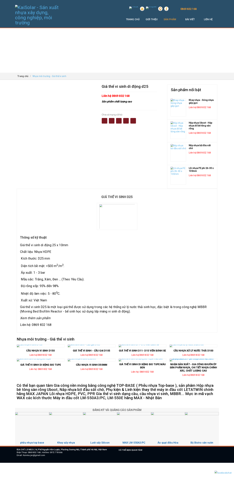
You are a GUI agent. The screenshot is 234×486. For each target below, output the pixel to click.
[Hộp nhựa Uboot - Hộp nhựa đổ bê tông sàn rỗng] (178, 130)
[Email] (111, 121)
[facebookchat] (223, 473)
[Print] (119, 121)
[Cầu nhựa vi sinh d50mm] (91, 360)
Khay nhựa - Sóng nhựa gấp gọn (201, 101)
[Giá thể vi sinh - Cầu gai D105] (91, 346)
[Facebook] (104, 121)
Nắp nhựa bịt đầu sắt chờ (200, 146)
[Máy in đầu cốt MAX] (134, 429)
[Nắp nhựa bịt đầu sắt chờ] (178, 153)
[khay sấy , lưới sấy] (100, 429)
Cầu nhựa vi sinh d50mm (91, 364)
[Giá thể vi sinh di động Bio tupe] (40, 360)
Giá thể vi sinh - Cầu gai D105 (91, 350)
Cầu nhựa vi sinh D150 (40, 350)
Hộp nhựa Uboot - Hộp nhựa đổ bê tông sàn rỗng (200, 126)
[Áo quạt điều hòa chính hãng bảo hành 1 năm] (168, 429)
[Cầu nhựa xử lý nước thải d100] (193, 346)
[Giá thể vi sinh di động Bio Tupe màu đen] (142, 360)
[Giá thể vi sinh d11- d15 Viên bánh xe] (142, 346)
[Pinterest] (133, 121)
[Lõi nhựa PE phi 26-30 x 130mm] (178, 175)
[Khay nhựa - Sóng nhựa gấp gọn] (178, 107)
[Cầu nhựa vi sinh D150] (40, 346)
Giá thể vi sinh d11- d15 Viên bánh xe (142, 350)
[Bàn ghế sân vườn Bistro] (202, 429)
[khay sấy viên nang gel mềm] (66, 429)
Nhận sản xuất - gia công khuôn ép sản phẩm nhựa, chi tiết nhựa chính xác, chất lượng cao (193, 367)
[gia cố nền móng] (32, 429)
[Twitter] (126, 121)
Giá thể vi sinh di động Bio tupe (40, 364)
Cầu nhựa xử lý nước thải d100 (193, 350)
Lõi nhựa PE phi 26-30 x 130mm (201, 169)
